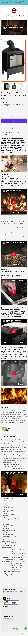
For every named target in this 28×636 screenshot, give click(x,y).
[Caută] (19, 16)
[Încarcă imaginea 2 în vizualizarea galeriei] (14, 86)
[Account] (12, 16)
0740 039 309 (8, 608)
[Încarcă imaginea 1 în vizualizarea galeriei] (6, 86)
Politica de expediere (7, 622)
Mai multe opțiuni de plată (14, 124)
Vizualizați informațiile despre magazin (11, 133)
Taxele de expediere (11, 104)
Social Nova (16, 629)
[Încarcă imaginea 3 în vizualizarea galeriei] (21, 86)
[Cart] (16, 16)
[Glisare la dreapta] (26, 86)
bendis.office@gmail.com (10, 610)
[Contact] (8, 16)
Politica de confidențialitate (9, 625)
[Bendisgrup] (14, 10)
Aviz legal (5, 624)
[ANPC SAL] (11, 602)
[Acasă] (4, 16)
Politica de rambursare (8, 620)
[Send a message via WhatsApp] (25, 628)
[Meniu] (23, 16)
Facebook (7, 612)
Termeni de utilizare (7, 618)
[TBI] (6, 598)
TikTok (6, 613)
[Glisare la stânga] (1, 86)
